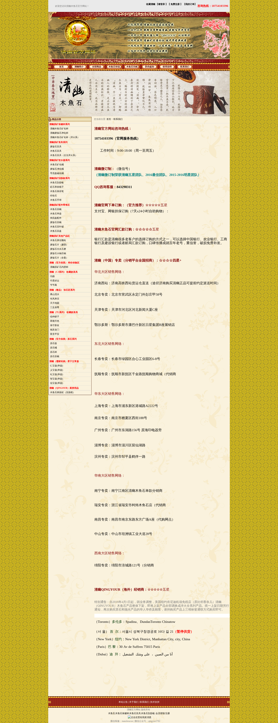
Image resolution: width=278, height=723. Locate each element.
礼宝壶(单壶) (56, 374)
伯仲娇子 (54, 316)
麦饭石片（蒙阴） (59, 244)
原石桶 (53, 347)
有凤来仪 (54, 298)
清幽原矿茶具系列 (58, 142)
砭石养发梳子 (57, 187)
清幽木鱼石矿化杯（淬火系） (65, 137)
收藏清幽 (150, 4)
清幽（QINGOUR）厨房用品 (64, 388)
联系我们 (118, 119)
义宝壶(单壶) (56, 370)
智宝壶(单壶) (56, 378)
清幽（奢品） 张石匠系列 (62, 290)
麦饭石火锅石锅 (58, 253)
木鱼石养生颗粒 (58, 240)
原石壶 (53, 343)
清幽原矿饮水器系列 (59, 160)
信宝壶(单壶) (56, 383)
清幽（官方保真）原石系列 (63, 339)
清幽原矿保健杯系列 (59, 124)
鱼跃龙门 (54, 329)
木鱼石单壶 (55, 213)
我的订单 (189, 4)
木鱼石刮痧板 (57, 182)
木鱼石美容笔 (57, 191)
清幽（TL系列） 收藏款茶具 (63, 312)
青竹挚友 (54, 325)
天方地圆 (54, 303)
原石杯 (53, 352)
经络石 (53, 195)
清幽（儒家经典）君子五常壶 (64, 361)
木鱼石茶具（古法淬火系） (63, 155)
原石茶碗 (54, 356)
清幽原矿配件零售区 (59, 205)
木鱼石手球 (55, 200)
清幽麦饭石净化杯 (59, 133)
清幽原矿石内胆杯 (59, 267)
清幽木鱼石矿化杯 (59, 128)
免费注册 (175, 4)
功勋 (52, 276)
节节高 (53, 285)
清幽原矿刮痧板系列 (59, 178)
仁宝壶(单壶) (56, 365)
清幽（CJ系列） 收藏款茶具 (63, 272)
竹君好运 (54, 280)
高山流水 (54, 294)
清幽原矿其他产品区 (59, 236)
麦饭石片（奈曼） (59, 257)
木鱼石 (111, 713)
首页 (108, 119)
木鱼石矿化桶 (57, 164)
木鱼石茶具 (55, 151)
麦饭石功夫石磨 (58, 249)
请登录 (161, 4)
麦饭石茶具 (55, 146)
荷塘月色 (54, 321)
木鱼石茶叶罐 (57, 226)
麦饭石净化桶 (57, 169)
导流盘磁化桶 (57, 173)
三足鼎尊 (54, 307)
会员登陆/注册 (163, 713)
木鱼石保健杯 (122, 713)
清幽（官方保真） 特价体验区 (64, 262)
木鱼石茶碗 (55, 209)
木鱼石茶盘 (55, 231)
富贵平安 (54, 334)
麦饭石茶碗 (55, 222)
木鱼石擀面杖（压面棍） (62, 392)
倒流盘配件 (55, 218)
